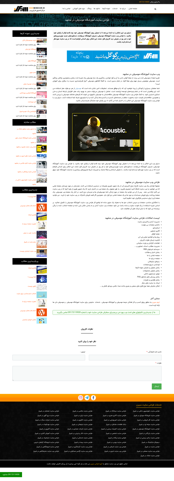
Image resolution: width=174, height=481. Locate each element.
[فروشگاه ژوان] (42, 64)
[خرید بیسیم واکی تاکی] (42, 41)
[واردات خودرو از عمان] (42, 85)
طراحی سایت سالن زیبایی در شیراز (147, 438)
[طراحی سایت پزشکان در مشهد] (42, 173)
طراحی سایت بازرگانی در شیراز (149, 433)
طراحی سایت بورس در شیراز (116, 442)
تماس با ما (66, 8)
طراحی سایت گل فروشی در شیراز (148, 420)
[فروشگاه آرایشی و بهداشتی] (42, 94)
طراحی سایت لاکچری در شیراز (82, 420)
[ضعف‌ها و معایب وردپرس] (42, 207)
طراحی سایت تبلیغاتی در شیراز (82, 424)
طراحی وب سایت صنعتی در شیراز (148, 451)
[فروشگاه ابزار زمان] (42, 52)
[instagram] (80, 397)
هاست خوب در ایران (29, 233)
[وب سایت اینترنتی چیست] (42, 253)
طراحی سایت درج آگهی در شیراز (48, 415)
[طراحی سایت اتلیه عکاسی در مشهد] (42, 164)
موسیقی (78, 88)
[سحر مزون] (42, 75)
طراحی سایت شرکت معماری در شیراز (79, 429)
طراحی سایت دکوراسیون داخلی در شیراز (146, 411)
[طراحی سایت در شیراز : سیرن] (29, 8)
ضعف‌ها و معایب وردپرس (28, 206)
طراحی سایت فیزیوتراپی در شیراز (115, 420)
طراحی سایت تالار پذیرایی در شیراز (80, 433)
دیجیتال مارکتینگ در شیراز (150, 442)
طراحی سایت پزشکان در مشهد (26, 172)
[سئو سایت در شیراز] (42, 244)
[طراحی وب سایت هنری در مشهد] (42, 149)
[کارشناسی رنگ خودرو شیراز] (42, 113)
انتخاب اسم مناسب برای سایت (26, 294)
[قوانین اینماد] (42, 216)
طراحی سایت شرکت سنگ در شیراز (47, 420)
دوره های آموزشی (79, 8)
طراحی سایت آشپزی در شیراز (49, 429)
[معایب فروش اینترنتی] (42, 321)
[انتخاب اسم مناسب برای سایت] (42, 295)
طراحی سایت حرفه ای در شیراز (149, 424)
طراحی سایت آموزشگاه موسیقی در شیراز (145, 429)
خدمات (115, 8)
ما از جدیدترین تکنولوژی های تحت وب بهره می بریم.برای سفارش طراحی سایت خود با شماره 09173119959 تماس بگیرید (106, 312)
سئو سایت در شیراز (30, 242)
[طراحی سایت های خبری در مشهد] (42, 157)
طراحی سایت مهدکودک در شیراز (48, 424)
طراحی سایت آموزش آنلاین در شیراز (47, 433)
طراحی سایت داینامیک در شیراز (48, 438)
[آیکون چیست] (42, 287)
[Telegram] (87, 397)
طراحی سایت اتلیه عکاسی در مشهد (25, 163)
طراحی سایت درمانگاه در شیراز (115, 411)
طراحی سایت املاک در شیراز (149, 456)
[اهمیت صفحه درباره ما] (42, 226)
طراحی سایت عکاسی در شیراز (82, 411)
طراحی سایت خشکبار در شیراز (48, 411)
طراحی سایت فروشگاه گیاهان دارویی (46, 442)
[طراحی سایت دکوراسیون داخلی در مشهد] (42, 180)
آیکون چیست (32, 286)
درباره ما (123, 8)
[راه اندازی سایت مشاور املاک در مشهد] (42, 130)
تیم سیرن (156, 302)
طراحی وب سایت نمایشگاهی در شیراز (46, 451)
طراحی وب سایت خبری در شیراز (115, 451)
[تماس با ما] (106, 56)
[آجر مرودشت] (42, 104)
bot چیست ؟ (32, 197)
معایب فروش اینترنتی (29, 320)
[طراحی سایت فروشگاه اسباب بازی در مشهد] (42, 139)
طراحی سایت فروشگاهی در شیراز (47, 447)
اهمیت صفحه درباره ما (29, 224)
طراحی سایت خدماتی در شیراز (82, 438)
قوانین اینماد (32, 215)
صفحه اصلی (133, 8)
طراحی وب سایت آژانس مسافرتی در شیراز (78, 451)
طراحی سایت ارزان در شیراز (83, 415)
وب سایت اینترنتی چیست (28, 251)
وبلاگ (89, 8)
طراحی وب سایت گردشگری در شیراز (80, 447)
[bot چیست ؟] (42, 198)
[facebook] (93, 397)
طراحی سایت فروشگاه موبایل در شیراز (146, 415)
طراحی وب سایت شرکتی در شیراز (114, 447)
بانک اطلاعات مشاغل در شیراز (116, 424)
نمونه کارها (106, 8)
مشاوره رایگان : (148, 2)
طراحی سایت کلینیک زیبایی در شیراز (113, 429)
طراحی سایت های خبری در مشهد (26, 156)
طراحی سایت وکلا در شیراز (117, 438)
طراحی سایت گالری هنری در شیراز (114, 415)
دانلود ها (97, 8)
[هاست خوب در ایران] (42, 235)
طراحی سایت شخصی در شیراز (116, 433)
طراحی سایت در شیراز (152, 447)
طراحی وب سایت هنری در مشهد (26, 147)
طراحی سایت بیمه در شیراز (83, 442)
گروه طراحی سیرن (96, 464)
